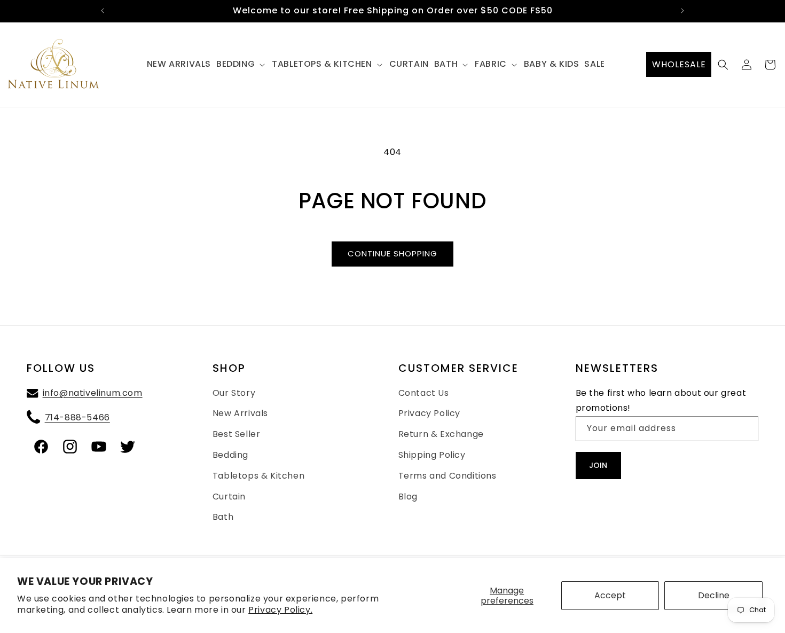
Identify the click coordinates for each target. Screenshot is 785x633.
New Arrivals (240, 414)
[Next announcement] (682, 11)
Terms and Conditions (447, 476)
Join (598, 465)
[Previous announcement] (102, 11)
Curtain (229, 496)
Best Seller (237, 434)
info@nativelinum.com (93, 393)
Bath (223, 517)
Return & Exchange (441, 434)
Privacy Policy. (280, 610)
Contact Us (423, 393)
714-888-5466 (77, 417)
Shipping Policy (432, 455)
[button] (241, 64)
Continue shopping (392, 253)
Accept (610, 595)
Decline (713, 595)
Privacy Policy (429, 414)
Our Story (234, 393)
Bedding (230, 455)
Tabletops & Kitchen (258, 476)
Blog (408, 496)
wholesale (679, 64)
